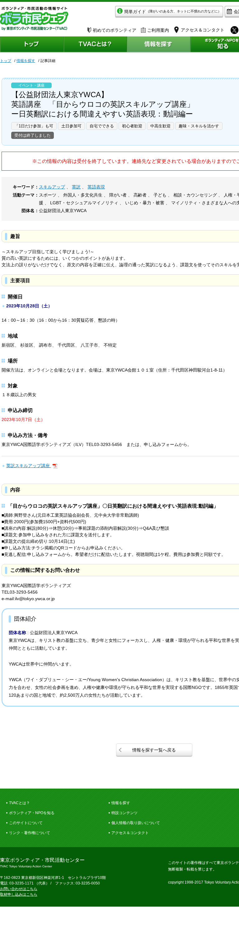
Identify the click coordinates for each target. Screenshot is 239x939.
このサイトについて (26, 823)
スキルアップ (52, 186)
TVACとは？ (19, 803)
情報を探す (25, 61)
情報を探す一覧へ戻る (154, 749)
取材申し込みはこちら (18, 894)
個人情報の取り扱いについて (135, 823)
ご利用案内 (158, 30)
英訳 (76, 186)
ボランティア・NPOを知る (31, 813)
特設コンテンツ (124, 813)
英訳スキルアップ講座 (28, 465)
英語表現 (96, 186)
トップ (5, 61)
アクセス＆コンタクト (130, 833)
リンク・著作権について (29, 833)
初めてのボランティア (114, 30)
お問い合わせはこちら (18, 889)
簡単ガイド (172, 11)
